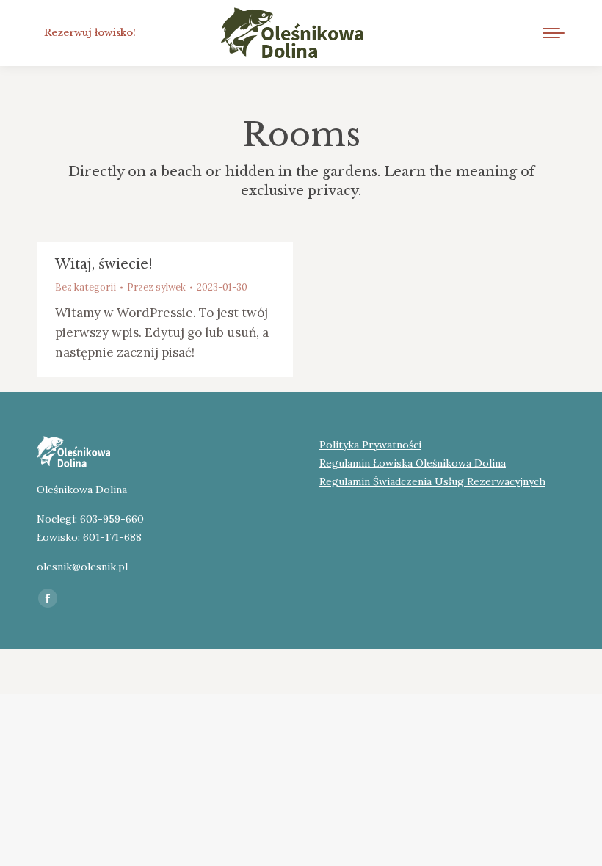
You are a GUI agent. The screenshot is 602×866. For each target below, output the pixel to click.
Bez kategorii (85, 287)
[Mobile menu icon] (553, 33)
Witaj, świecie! (104, 264)
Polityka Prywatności (370, 444)
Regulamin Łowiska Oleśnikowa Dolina (412, 463)
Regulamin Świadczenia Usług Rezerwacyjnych (432, 481)
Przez (156, 287)
